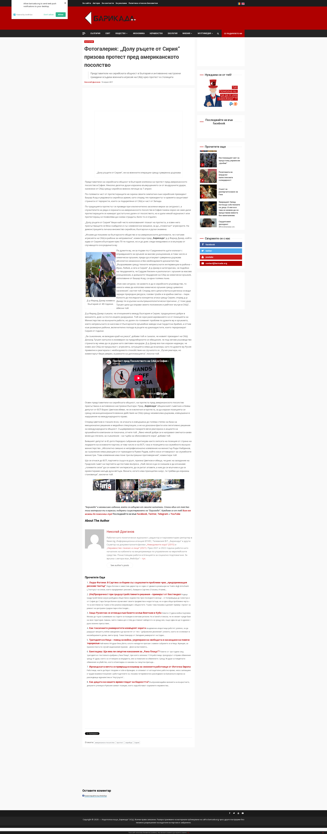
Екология (172, 33)
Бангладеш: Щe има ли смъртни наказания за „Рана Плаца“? (124, 651)
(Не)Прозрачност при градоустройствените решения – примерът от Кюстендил (135, 594)
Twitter (152, 513)
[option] (221, 161)
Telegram (163, 513)
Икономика (139, 33)
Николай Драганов (92, 82)
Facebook (141, 513)
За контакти (108, 3)
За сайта (86, 3)
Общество (120, 33)
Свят (107, 33)
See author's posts (120, 565)
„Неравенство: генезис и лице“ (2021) (127, 547)
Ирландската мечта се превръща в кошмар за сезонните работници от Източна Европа (140, 666)
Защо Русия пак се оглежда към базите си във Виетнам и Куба (125, 612)
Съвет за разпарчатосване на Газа (208, 176)
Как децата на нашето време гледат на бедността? (119, 681)
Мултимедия (204, 33)
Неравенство (156, 33)
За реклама (121, 3)
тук (143, 558)
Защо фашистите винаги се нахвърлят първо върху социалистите (208, 225)
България (95, 33)
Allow (60, 14)
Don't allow (49, 14)
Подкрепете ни (234, 33)
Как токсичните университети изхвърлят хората (117, 628)
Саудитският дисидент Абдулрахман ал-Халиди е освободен (208, 210)
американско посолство (105, 742)
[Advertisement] (198, 18)
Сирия (136, 742)
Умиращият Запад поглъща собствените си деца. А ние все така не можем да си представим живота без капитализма (208, 193)
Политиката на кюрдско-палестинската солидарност (208, 160)
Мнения (186, 33)
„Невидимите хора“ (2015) (160, 544)
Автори (96, 3)
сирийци (128, 742)
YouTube (175, 513)
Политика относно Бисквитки (143, 3)
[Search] (218, 33)
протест (120, 742)
